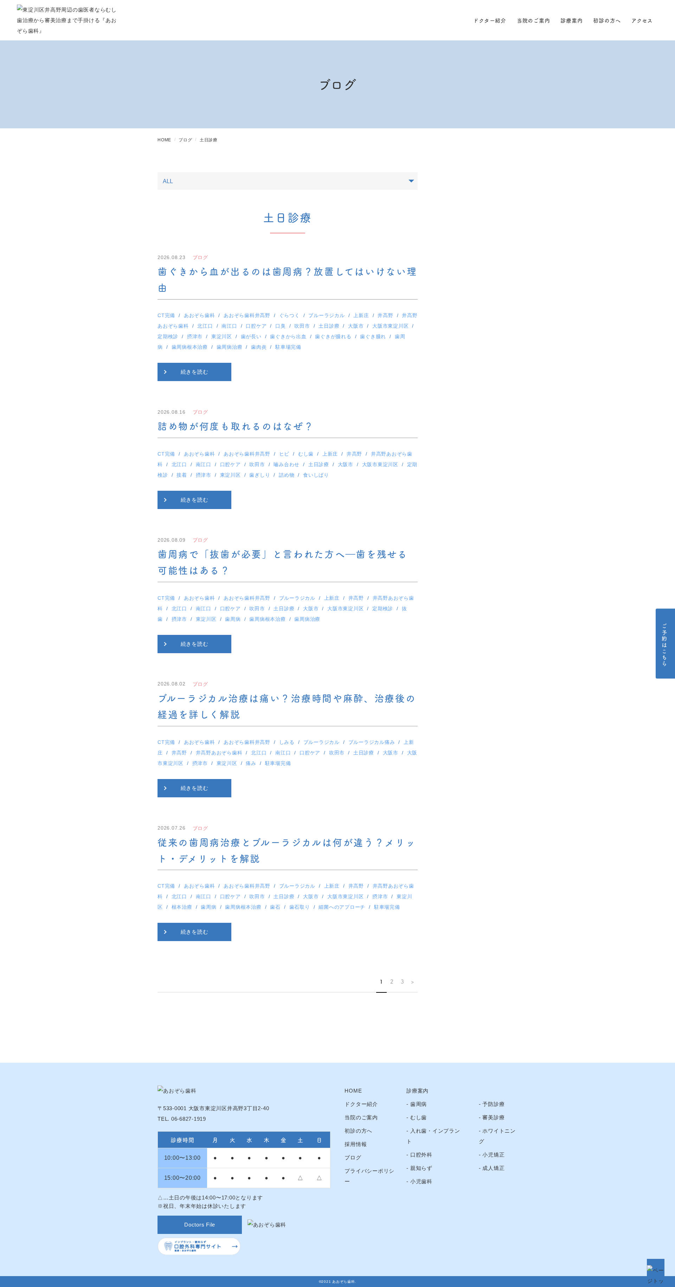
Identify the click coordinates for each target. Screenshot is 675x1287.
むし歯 (306, 454)
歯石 (275, 907)
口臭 (280, 326)
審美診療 (493, 1117)
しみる (287, 742)
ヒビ (284, 454)
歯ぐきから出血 (288, 336)
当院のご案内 (533, 20)
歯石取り (299, 907)
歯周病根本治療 (190, 347)
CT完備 (166, 315)
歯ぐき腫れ (373, 336)
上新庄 (361, 315)
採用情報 (356, 1144)
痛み (251, 763)
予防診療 (493, 1104)
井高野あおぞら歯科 (219, 752)
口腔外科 (421, 1155)
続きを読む (194, 372)
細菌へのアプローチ (342, 907)
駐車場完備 (288, 347)
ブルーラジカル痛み (371, 742)
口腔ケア (256, 326)
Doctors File (199, 1225)
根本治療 (182, 907)
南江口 (229, 326)
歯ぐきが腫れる (333, 336)
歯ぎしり (259, 475)
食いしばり (316, 475)
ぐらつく (289, 315)
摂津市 (194, 336)
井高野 (385, 315)
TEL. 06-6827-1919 (182, 1119)
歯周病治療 (230, 347)
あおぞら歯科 (199, 315)
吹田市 (302, 326)
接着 (181, 475)
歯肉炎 (258, 347)
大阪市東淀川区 (390, 326)
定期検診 (168, 336)
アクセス (642, 20)
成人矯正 (493, 1168)
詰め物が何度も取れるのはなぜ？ (236, 425)
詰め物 (286, 475)
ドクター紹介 (489, 20)
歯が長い (251, 336)
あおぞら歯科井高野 (247, 315)
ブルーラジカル (326, 315)
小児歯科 (421, 1181)
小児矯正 (493, 1155)
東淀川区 (221, 336)
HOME (353, 1091)
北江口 (205, 326)
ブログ (353, 1157)
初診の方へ (607, 20)
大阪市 (356, 326)
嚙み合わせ (287, 464)
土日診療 (329, 326)
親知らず (421, 1168)
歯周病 (232, 619)
